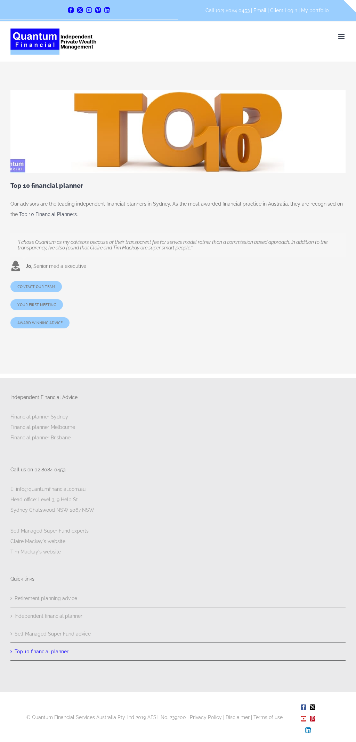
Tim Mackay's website (35, 551)
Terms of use (268, 717)
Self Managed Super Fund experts (49, 531)
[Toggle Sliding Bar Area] (349, 6)
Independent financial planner (48, 616)
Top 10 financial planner (41, 651)
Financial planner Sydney (39, 417)
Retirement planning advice (46, 598)
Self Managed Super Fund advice (53, 634)
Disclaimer (238, 717)
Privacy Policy (206, 717)
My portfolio (315, 10)
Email (260, 10)
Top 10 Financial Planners (48, 214)
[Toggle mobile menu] (342, 36)
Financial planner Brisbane (40, 437)
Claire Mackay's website (37, 541)
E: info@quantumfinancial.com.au (48, 489)
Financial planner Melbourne (42, 427)
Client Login (283, 10)
